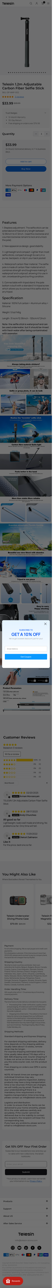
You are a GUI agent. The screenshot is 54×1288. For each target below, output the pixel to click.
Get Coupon (26, 657)
